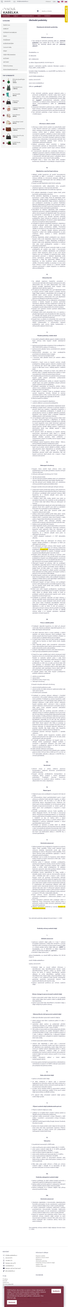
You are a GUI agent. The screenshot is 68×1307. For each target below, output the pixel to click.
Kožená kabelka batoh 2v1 (10, 69)
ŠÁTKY (5, 36)
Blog (4, 1286)
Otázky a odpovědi (41, 1266)
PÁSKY (5, 51)
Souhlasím (56, 1291)
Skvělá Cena (6, 25)
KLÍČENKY (6, 58)
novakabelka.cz (9, 1265)
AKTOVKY (6, 62)
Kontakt (5, 1280)
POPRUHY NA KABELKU (10, 32)
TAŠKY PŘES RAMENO (9, 54)
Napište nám (39, 1264)
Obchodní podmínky (41, 1261)
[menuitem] (6, 16)
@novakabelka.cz (10, 1271)
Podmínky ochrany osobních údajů (45, 1262)
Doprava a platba (40, 1256)
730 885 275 (8, 1260)
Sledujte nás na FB (10, 1263)
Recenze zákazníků (8, 1284)
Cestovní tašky (7, 47)
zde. (14, 1298)
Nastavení (11, 1302)
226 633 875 (8, 1258)
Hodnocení (6, 1282)
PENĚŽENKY (6, 40)
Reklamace (39, 1259)
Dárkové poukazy (8, 65)
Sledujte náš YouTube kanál (13, 1268)
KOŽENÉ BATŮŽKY (8, 43)
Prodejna (5, 1279)
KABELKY (5, 28)
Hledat (63, 10)
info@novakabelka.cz (11, 1255)
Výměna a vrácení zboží (42, 1257)
